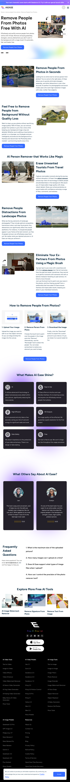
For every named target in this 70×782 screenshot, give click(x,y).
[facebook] (27, 635)
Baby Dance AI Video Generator (9, 699)
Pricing (27, 733)
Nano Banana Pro (8, 741)
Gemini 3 (6, 750)
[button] (46, 549)
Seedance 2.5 (29, 673)
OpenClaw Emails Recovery (34, 766)
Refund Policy (29, 750)
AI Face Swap (52, 689)
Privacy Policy (29, 745)
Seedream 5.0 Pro (8, 724)
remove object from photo (12, 12)
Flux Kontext (7, 762)
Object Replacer (53, 698)
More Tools (6, 704)
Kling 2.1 (28, 698)
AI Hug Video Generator (11, 689)
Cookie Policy (29, 754)
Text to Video (7, 664)
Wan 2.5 (27, 706)
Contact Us (29, 729)
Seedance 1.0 (29, 681)
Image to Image (53, 668)
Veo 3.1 (27, 664)
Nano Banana (7, 745)
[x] (42, 635)
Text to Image (52, 664)
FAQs (27, 737)
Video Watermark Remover (11, 681)
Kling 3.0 (28, 685)
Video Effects (7, 673)
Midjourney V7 (7, 733)
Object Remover (53, 694)
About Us (28, 724)
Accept (59, 774)
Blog (26, 741)
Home (2, 12)
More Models (29, 714)
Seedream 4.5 (7, 754)
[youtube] (38, 635)
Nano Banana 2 (7, 737)
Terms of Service (30, 758)
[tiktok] (31, 635)
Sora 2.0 (28, 668)
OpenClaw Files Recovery (33, 762)
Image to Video (8, 668)
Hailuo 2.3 (28, 702)
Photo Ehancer (52, 677)
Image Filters (52, 673)
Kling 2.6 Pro (29, 694)
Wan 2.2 (27, 710)
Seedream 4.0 (7, 758)
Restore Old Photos (54, 706)
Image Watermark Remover (57, 685)
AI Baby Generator (54, 702)
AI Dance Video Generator (11, 685)
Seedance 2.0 (29, 677)
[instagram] (34, 635)
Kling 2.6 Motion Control (33, 689)
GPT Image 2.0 (7, 729)
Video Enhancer (8, 677)
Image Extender (53, 681)
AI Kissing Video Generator (11, 694)
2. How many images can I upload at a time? (44, 558)
